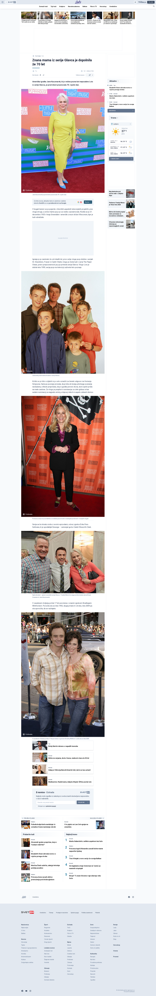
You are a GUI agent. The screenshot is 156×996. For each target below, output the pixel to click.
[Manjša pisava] (87, 75)
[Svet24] (11, 2)
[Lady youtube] (26, 991)
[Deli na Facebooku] (40, 75)
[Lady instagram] (133, 897)
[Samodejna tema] (135, 2)
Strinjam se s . (47, 806)
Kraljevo (33, 821)
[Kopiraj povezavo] (43, 75)
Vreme (113, 118)
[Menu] (2, 2)
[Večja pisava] (92, 75)
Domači (50, 755)
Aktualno (113, 81)
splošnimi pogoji (51, 806)
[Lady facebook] (129, 897)
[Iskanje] (154, 6)
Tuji (49, 743)
